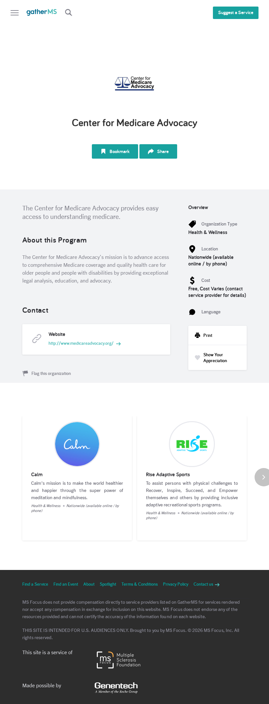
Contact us (204, 584)
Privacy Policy (175, 584)
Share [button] (163, 151)
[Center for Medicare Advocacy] (134, 82)
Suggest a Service (235, 12)
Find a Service (35, 584)
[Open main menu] (14, 13)
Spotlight (108, 584)
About (88, 584)
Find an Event (65, 584)
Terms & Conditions (139, 584)
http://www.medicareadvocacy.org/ (81, 343)
